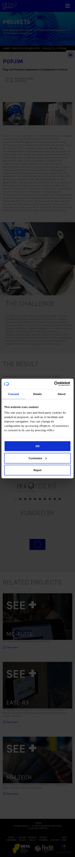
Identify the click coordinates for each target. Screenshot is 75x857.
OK (37, 446)
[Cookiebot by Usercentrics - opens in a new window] (54, 383)
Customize (35, 458)
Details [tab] (37, 393)
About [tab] (62, 393)
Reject (37, 470)
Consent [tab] (13, 393)
